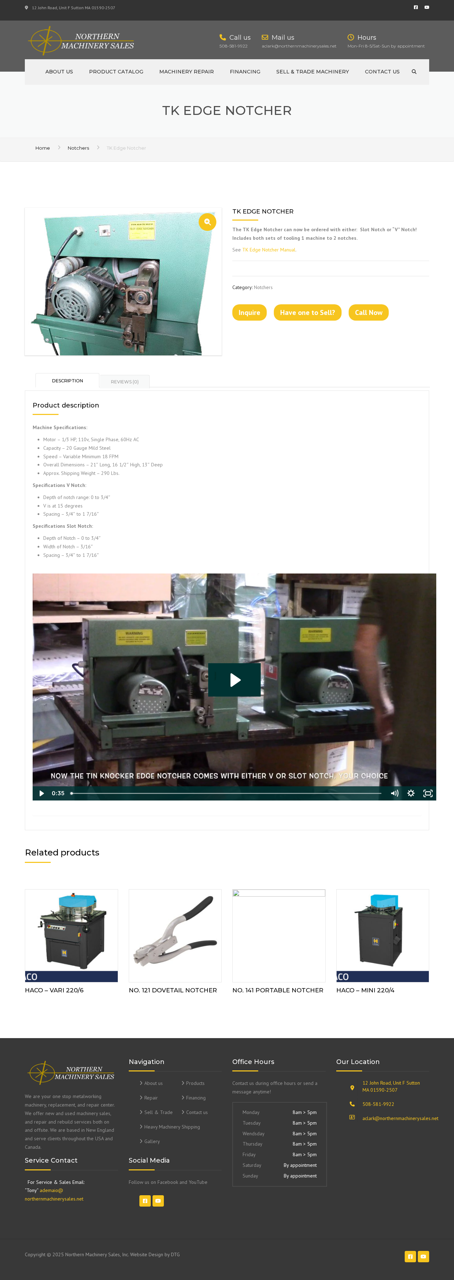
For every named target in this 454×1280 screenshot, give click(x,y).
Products (195, 1083)
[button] (207, 222)
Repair (151, 1098)
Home (42, 148)
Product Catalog (116, 71)
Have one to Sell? (307, 312)
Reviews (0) (125, 381)
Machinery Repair (186, 71)
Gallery (152, 1141)
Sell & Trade (158, 1112)
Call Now (368, 312)
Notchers (78, 148)
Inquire (249, 312)
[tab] (67, 380)
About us (59, 71)
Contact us (382, 71)
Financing (245, 71)
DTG (175, 1254)
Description (67, 380)
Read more (71, 934)
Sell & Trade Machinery (312, 71)
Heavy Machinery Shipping (172, 1127)
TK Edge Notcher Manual (268, 249)
